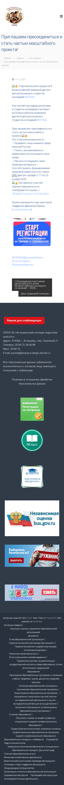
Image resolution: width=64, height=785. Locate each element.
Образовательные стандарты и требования (24, 739)
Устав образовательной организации (26, 639)
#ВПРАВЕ (30, 97)
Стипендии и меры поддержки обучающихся (24, 764)
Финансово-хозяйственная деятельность (23, 757)
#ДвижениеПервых (32, 257)
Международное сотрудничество (19, 768)
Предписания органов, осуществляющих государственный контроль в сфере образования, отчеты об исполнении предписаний (35, 664)
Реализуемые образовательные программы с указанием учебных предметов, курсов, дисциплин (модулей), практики (35, 679)
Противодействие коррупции (43, 775)
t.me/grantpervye (22, 209)
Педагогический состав (14, 743)
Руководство (52, 739)
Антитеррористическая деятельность (21, 779)
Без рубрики (35, 58)
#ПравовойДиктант (23, 264)
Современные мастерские (16, 775)
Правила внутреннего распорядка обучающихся (31, 643)
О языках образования (20, 714)
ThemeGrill (51, 618)
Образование (33, 671)
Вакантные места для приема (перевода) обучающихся (29, 761)
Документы (33, 636)
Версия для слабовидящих (24, 320)
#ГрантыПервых (21, 261)
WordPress (37, 621)
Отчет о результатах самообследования (27, 657)
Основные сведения (13, 625)
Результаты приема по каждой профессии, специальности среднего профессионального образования (36, 721)
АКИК (29, 618)
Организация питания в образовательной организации (30, 772)
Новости (20, 58)
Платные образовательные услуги (20, 754)
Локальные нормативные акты (23, 654)
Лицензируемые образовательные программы (36, 693)
